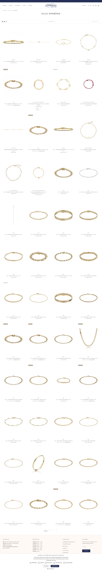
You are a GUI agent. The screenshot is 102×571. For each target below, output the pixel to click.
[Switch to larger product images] (2, 21)
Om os (89, 5)
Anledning (17, 5)
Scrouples (38, 59)
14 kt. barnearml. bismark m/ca (38, 399)
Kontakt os (65, 548)
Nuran (13, 59)
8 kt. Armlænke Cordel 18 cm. (88, 317)
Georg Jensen (63, 102)
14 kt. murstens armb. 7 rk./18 (63, 234)
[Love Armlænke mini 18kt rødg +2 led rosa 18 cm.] (37, 109)
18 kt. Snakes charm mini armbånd (88, 103)
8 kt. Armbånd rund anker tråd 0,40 (13, 482)
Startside (5, 10)
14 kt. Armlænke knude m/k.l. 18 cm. (63, 275)
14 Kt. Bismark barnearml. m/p (63, 399)
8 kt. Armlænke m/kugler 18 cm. (13, 440)
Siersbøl (63, 59)
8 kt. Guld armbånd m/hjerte (63, 61)
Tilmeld (86, 550)
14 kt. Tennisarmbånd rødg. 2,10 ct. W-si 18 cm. (63, 150)
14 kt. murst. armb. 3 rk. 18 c (13, 275)
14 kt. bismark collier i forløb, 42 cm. (88, 358)
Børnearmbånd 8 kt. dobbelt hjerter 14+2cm (13, 150)
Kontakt (84, 5)
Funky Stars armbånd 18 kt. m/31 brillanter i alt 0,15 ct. (39, 193)
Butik (9, 10)
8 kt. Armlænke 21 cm (88, 523)
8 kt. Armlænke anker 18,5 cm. (38, 523)
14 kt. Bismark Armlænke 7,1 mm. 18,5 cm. (38, 149)
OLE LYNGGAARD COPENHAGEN (38, 102)
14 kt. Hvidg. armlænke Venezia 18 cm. (88, 192)
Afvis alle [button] (46, 566)
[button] (51, 569)
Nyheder (30, 5)
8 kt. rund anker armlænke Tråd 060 (63, 440)
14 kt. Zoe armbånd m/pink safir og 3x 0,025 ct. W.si (88, 62)
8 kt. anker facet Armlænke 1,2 (63, 523)
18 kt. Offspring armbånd (63, 103)
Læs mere (54, 560)
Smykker (11, 5)
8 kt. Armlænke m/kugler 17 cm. (38, 440)
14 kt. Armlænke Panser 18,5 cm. (38, 234)
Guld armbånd (15, 10)
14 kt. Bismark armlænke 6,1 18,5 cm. (13, 103)
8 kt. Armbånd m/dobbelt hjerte (88, 149)
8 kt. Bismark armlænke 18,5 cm (38, 358)
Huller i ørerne (66, 550)
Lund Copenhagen (13, 190)
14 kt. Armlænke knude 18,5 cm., (38, 275)
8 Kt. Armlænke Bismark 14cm (63, 358)
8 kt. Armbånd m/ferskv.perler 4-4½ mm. (13, 192)
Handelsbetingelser (67, 544)
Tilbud (24, 5)
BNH (13, 102)
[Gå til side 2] (56, 529)
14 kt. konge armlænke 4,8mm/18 (88, 275)
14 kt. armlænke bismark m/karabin (13, 399)
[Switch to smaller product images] (4, 21)
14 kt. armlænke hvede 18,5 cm (38, 317)
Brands (4, 5)
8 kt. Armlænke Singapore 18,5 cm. (13, 234)
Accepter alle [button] (55, 566)
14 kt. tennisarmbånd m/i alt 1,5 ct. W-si (14, 61)
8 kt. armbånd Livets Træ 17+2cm (38, 61)
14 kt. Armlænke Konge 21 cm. (13, 317)
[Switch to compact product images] (6, 21)
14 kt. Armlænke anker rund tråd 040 (13, 523)
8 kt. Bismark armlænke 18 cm (13, 358)
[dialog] (51, 562)
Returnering (65, 546)
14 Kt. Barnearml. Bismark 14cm (88, 399)
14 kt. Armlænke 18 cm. (63, 482)
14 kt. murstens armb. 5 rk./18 (88, 234)
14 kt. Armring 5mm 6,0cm (38, 482)
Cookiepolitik (65, 552)
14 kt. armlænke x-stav (63, 192)
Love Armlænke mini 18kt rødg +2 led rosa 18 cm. (38, 104)
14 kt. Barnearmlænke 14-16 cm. (88, 482)
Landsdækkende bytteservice (69, 541)
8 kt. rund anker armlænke (88, 440)
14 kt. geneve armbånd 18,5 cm (63, 317)
